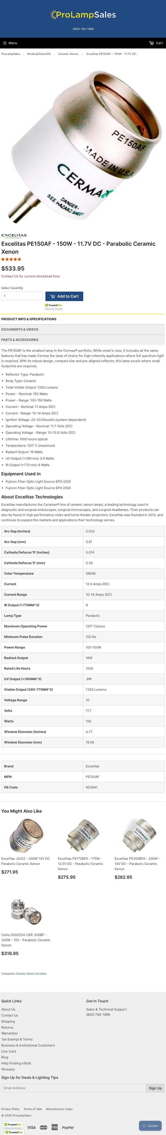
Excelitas (41, 973)
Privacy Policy (10, 1109)
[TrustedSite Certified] (54, 307)
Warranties (9, 1033)
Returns (7, 1027)
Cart (159, 43)
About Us (8, 1009)
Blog (4, 1057)
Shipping (8, 1021)
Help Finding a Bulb (16, 1063)
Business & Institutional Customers (28, 1045)
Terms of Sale (33, 1109)
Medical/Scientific (39, 54)
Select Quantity (12, 288)
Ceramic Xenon (68, 54)
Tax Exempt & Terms (17, 1039)
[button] (11, 259)
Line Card (8, 1051)
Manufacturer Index (59, 1109)
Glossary (8, 1069)
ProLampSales (10, 54)
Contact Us (9, 1015)
